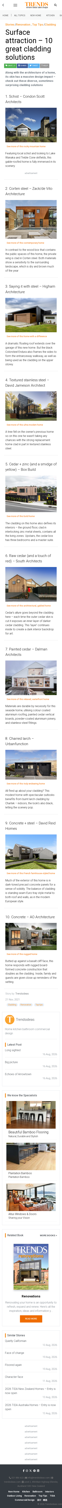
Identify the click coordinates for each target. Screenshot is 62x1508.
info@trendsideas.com (38, 1478)
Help (45, 65)
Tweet (35, 65)
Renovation (25, 1005)
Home (5, 15)
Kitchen (50, 15)
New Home (35, 15)
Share (23, 65)
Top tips (39, 1005)
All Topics (19, 15)
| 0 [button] (11, 65)
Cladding (12, 1005)
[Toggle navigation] (15, 5)
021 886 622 (17, 1478)
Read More (31, 1319)
